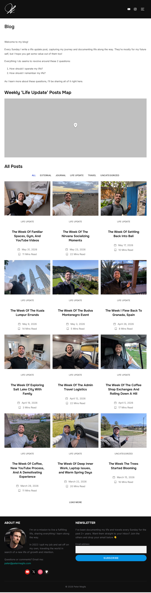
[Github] (47, 572)
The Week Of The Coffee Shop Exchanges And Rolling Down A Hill (123, 389)
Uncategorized (109, 175)
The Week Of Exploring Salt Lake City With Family (27, 389)
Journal (61, 175)
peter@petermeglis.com (17, 563)
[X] (34, 572)
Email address (83, 544)
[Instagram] (135, 9)
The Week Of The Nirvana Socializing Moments (75, 236)
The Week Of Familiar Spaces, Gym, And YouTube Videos (27, 236)
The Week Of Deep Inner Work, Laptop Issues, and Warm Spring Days (75, 468)
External (45, 175)
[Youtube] (129, 9)
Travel (92, 175)
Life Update (77, 175)
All (34, 175)
